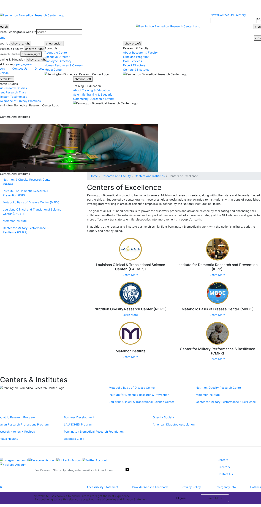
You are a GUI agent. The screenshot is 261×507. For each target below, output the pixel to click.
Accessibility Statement (102, 487)
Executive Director (57, 57)
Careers (223, 460)
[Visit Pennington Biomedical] (32, 111)
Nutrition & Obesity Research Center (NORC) (27, 182)
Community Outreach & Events (93, 99)
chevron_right (20, 43)
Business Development (79, 417)
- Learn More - (130, 275)
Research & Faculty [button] (96, 111)
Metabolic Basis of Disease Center (132, 387)
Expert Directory (134, 65)
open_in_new (23, 64)
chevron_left (54, 43)
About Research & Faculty (140, 52)
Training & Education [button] (151, 111)
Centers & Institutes (136, 69)
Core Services (132, 61)
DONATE (194, 111)
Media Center (54, 69)
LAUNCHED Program (78, 424)
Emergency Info (225, 487)
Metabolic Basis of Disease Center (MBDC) (32, 202)
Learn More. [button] (215, 498)
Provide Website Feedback (150, 487)
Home (94, 176)
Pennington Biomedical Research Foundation (94, 431)
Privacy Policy (191, 487)
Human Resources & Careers (64, 65)
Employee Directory (58, 61)
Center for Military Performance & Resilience (226, 402)
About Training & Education (92, 90)
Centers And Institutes (150, 176)
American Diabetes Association (174, 424)
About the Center (56, 52)
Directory (239, 15)
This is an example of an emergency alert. (62, 5)
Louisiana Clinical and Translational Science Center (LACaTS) (32, 212)
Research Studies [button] (123, 111)
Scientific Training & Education (93, 94)
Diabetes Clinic (74, 438)
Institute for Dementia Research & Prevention (139, 394)
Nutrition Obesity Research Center (219, 387)
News (214, 15)
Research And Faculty (116, 176)
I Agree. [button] (181, 498)
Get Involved (175, 111)
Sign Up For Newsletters (16, 469)
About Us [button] (74, 111)
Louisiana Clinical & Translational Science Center (141, 402)
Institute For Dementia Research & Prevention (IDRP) (25, 193)
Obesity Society (163, 417)
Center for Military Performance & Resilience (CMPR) (25, 230)
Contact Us (225, 15)
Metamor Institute (15, 221)
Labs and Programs (136, 57)
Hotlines (255, 487)
